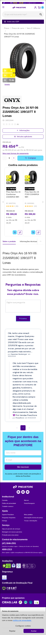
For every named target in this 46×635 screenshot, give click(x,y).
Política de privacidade (9, 503)
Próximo (23, 318)
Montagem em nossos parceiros (12, 532)
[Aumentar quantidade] (14, 158)
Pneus (6, 28)
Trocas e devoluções (30, 520)
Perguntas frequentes (8, 517)
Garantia (4, 500)
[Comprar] (15, 232)
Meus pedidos (28, 514)
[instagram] (23, 492)
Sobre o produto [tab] (9, 241)
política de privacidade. (22, 620)
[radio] (4, 124)
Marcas (26, 500)
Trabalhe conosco (7, 506)
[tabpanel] (23, 263)
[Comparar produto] (20, 232)
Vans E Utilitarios (33, 28)
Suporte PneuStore (8, 514)
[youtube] (27, 492)
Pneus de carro (18, 28)
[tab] (28, 241)
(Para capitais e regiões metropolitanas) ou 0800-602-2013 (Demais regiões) (22, 552)
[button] (35, 7)
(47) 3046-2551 (9, 543)
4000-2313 (7, 549)
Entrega (4, 520)
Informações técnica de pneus (33, 517)
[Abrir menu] (3, 7)
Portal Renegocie (29, 503)
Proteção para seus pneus (10, 535)
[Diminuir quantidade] (5, 158)
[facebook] (18, 492)
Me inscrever (23, 467)
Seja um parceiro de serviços (11, 529)
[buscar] (41, 14)
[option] (23, 60)
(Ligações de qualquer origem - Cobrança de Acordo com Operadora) (20, 546)
